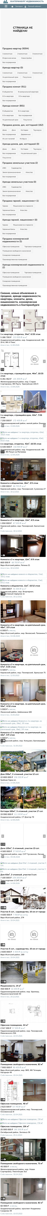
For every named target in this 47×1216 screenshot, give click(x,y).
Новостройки (26, 58)
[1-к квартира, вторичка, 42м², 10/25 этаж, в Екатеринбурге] (23, 435)
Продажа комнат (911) (14, 87)
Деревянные (25, 134)
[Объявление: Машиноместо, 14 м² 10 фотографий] (23, 983)
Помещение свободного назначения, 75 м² (22, 1164)
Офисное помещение (11, 246)
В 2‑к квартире (8, 96)
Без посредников (9, 62)
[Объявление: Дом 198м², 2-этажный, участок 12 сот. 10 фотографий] (12, 772)
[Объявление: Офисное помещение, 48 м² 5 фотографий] (23, 1101)
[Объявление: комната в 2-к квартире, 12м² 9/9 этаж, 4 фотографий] (23, 557)
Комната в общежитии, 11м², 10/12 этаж (20, 586)
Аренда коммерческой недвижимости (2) (23, 266)
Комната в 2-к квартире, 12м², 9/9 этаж (20, 560)
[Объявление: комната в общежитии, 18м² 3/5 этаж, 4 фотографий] (23, 481)
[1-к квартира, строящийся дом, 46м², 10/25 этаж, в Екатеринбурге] (12, 371)
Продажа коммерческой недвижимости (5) (15, 240)
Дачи (14, 130)
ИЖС (4, 168)
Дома (5, 130)
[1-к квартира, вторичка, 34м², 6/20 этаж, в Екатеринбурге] (12, 332)
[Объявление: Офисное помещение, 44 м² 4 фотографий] (23, 1023)
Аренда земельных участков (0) (19, 182)
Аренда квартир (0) (12, 68)
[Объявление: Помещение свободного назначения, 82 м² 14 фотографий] (23, 1062)
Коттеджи (24, 130)
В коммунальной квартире (28, 92)
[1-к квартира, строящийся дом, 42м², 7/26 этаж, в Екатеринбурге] (12, 413)
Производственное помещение (15, 259)
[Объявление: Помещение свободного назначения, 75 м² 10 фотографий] (23, 1161)
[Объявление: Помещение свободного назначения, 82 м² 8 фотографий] (23, 1200)
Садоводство (16, 168)
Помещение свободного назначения (17, 251)
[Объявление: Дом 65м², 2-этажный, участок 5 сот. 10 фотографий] (23, 865)
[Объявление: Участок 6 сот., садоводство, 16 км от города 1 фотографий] (23, 946)
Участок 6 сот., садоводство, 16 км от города (23, 912)
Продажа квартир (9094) (15, 49)
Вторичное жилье (9, 58)
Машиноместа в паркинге (23, 206)
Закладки (19, 6)
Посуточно (27, 77)
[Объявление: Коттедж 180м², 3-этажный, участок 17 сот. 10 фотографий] (12, 809)
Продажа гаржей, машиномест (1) (20, 201)
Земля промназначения (12, 172)
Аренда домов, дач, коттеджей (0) (20, 144)
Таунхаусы (37, 130)
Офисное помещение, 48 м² (14, 1104)
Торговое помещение (32, 246)
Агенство (29, 172)
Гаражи (5, 206)
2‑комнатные (22, 54)
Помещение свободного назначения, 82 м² (22, 1065)
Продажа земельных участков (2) (20, 163)
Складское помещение (11, 255)
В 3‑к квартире (24, 96)
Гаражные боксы (9, 210)
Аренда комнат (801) (13, 106)
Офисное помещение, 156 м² (15, 1127)
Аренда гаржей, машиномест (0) (19, 220)
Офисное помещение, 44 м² (14, 1025)
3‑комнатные (37, 54)
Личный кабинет (34, 6)
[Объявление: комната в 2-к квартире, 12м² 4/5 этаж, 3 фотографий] (23, 518)
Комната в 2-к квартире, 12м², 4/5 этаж (20, 520)
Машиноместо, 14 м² (11, 986)
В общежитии (8, 92)
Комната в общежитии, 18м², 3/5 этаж (19, 483)
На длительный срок (10, 77)
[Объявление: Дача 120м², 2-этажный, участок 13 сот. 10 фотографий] (12, 846)
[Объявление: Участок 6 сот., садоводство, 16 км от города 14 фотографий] (23, 909)
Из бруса (23, 139)
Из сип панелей (9, 139)
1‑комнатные (7, 54)
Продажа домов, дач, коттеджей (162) (22, 125)
